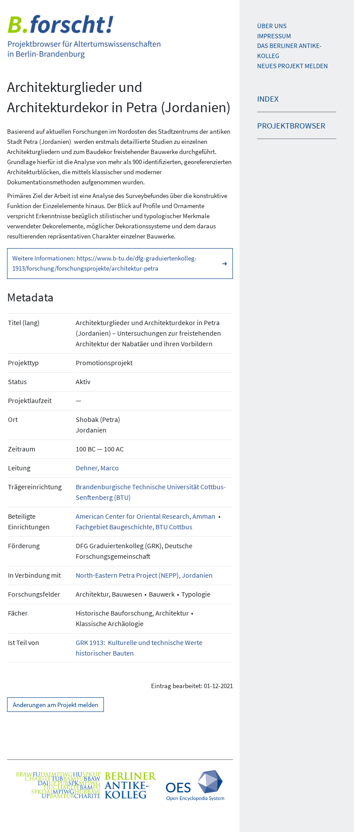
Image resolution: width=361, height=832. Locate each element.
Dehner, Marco (97, 467)
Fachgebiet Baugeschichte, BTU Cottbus (134, 526)
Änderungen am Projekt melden (55, 704)
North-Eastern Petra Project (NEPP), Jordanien (144, 575)
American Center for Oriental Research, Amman (145, 516)
